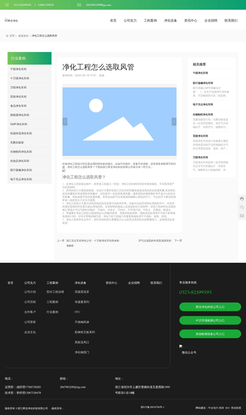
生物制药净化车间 (203, 114)
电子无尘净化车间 (203, 104)
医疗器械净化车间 (203, 83)
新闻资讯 (23, 35)
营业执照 (236, 408)
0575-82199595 (22, 5)
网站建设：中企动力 (207, 408)
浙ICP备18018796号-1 (152, 407)
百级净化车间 (200, 136)
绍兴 (221, 408)
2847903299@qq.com (98, 5)
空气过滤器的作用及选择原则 (154, 240)
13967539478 (46, 5)
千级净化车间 (200, 73)
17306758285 (33, 387)
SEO (227, 408)
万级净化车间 (200, 157)
